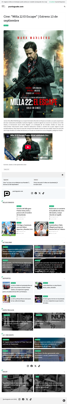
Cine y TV (6, 25)
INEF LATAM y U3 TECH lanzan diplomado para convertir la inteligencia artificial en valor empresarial (17, 265)
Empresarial (37, 351)
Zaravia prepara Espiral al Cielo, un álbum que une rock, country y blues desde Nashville (17, 323)
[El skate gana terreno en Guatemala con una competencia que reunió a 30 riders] (38, 299)
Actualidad (28, 2)
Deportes (13, 283)
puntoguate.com (18, 191)
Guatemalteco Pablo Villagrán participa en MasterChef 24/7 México (57, 227)
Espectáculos (39, 315)
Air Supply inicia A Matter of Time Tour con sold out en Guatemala (17, 343)
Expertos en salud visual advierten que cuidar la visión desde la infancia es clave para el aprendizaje (30, 385)
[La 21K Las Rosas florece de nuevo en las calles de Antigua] (6, 299)
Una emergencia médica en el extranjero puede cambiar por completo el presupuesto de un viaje (16, 251)
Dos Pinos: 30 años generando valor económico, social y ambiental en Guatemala (47, 355)
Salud (50, 376)
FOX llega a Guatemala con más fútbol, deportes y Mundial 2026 (25, 227)
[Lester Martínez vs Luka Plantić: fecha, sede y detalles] (38, 285)
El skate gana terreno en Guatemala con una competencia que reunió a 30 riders (53, 301)
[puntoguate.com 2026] (10, 399)
